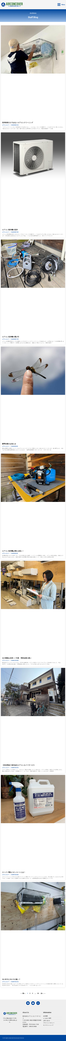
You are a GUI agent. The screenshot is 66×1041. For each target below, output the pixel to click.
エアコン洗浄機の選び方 (10, 337)
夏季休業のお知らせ (9, 444)
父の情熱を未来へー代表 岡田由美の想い (17, 658)
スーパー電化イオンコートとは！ (13, 872)
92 (38, 993)
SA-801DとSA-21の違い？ (11, 979)
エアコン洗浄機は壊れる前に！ (13, 551)
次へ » (43, 993)
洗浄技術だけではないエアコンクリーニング (17, 122)
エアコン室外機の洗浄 (10, 230)
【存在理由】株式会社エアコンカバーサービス (18, 765)
